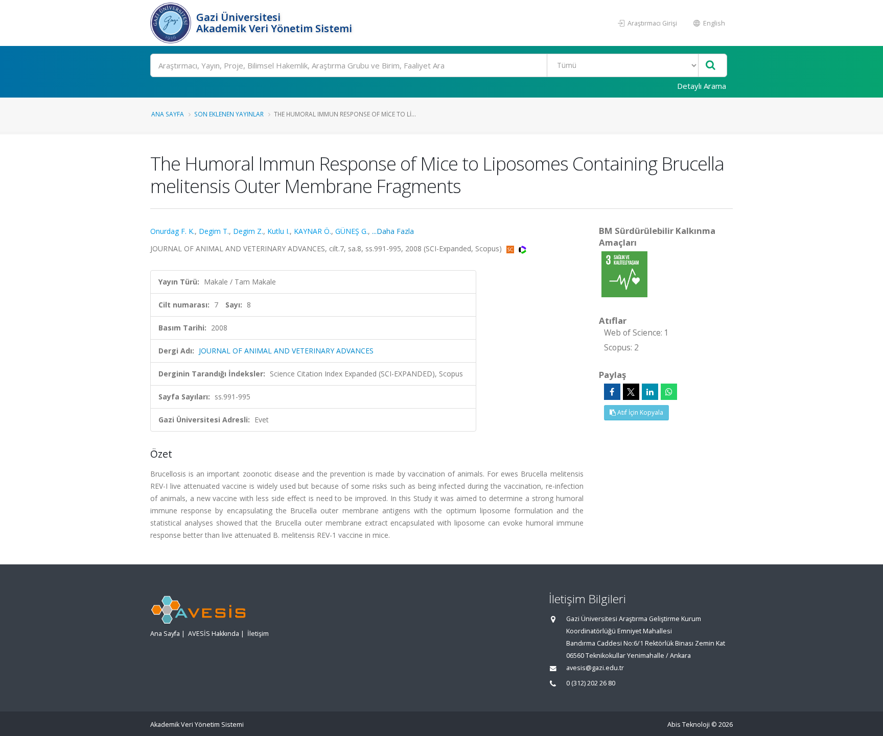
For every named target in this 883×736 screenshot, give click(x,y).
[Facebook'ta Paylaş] (612, 392)
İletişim (258, 633)
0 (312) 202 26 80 (590, 683)
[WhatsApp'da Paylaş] (669, 392)
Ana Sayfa (167, 114)
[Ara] (710, 65)
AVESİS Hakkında (213, 633)
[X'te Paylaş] (631, 392)
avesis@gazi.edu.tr (595, 667)
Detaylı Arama (701, 86)
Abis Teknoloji (688, 724)
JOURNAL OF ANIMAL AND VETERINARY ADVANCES (286, 350)
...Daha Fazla (393, 231)
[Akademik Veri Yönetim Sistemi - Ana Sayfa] (172, 23)
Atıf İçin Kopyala (639, 412)
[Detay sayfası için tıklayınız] (624, 273)
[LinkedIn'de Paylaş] (650, 392)
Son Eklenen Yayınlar (229, 114)
